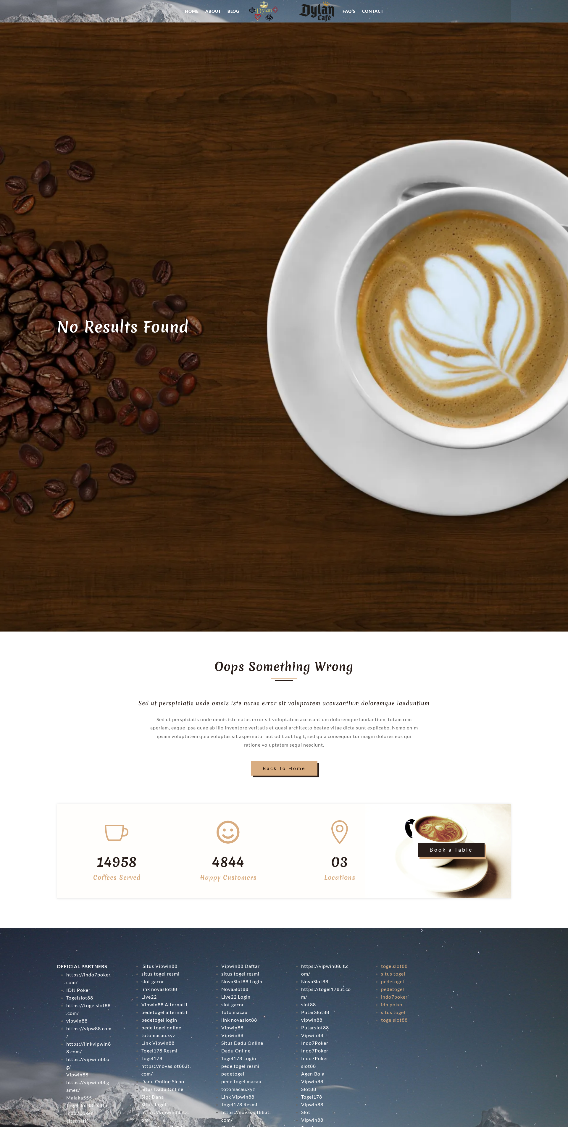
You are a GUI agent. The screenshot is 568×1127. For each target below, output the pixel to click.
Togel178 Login (238, 1058)
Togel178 (151, 1058)
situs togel (393, 973)
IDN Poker (78, 990)
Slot (305, 1112)
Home (192, 11)
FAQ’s (349, 11)
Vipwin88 (77, 1074)
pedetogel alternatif (164, 1012)
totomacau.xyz (158, 1035)
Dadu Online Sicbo (162, 1081)
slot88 (308, 1066)
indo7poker (394, 997)
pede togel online (161, 1027)
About (213, 11)
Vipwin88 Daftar (240, 966)
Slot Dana (152, 1096)
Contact (372, 11)
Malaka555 (79, 1097)
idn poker (392, 1004)
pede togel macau (241, 1081)
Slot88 (308, 1089)
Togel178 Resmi (159, 1050)
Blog (233, 11)
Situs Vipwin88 (159, 966)
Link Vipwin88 (158, 1043)
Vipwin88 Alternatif (164, 1004)
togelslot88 (394, 966)
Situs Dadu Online (162, 1089)
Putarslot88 (315, 1027)
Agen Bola (313, 1073)
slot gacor (152, 981)
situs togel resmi (160, 973)
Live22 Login (236, 997)
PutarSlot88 (315, 1012)
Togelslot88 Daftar (87, 1105)
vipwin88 (77, 1020)
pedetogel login (159, 1020)
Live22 (149, 997)
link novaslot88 (159, 989)
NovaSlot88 (234, 989)
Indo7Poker (314, 1043)
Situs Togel (153, 1104)
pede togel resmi (240, 1066)
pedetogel (232, 1073)
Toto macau (234, 1012)
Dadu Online (236, 1050)
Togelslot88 (79, 997)
